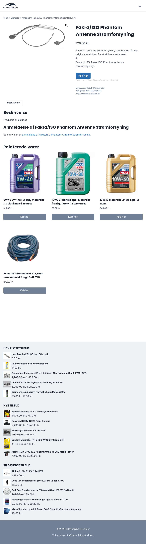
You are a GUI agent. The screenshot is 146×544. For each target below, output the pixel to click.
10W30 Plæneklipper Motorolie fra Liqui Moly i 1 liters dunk (71, 201)
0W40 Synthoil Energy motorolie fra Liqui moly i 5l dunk (23, 201)
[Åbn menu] (140, 5)
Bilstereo (15, 18)
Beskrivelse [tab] (13, 102)
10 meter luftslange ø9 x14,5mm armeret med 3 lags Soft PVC (23, 275)
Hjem (6, 18)
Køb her (83, 75)
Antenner (26, 18)
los (99, 93)
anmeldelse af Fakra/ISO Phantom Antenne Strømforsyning (56, 134)
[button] (66, 25)
